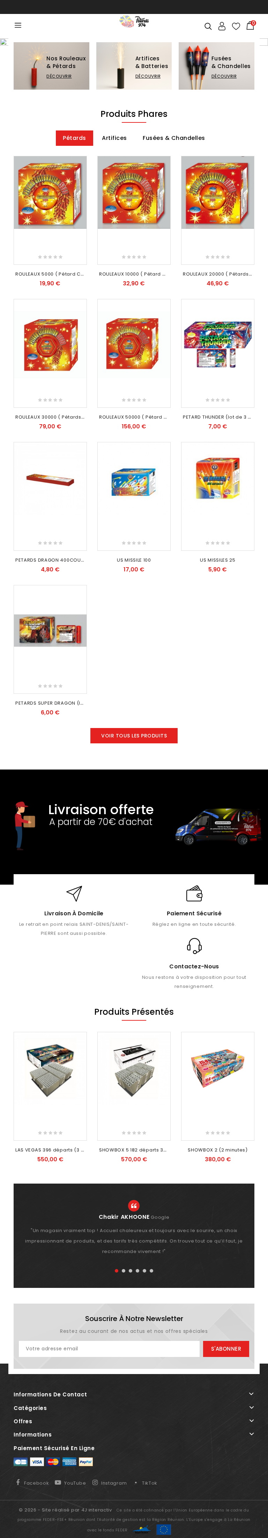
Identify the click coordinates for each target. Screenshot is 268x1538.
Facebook (36, 1484)
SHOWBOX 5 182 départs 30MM (136, 1151)
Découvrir (59, 78)
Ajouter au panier (50, 255)
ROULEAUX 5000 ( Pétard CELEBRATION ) (63, 275)
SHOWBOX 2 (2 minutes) (218, 1151)
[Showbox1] (134, 42)
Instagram (114, 1484)
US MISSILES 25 (218, 561)
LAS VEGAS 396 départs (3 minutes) (59, 1151)
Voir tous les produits (134, 737)
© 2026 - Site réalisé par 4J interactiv (66, 1511)
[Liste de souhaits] (236, 26)
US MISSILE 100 (134, 561)
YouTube (75, 1484)
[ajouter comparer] (79, 176)
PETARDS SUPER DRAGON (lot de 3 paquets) (68, 704)
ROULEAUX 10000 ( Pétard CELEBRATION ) (148, 275)
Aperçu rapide (79, 187)
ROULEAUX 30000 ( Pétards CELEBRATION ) (66, 418)
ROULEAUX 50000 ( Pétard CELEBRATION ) (149, 418)
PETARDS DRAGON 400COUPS (51, 561)
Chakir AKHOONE (124, 1218)
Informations (33, 1436)
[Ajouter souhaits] (79, 164)
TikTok (149, 1484)
